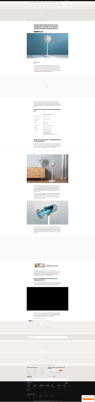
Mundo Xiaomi (28, 390)
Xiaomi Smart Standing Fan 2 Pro (47, 320)
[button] (38, 62)
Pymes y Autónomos (64, 387)
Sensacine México (41, 395)
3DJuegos (34, 386)
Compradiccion (59, 388)
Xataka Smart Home (29, 389)
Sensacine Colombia (40, 396)
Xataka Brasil (28, 396)
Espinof (40, 387)
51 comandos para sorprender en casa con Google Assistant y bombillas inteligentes (52, 266)
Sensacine (40, 386)
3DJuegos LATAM (35, 395)
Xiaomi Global (43, 318)
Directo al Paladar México (47, 395)
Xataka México (28, 395)
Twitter (67, 2)
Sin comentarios (37, 31)
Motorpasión (52, 386)
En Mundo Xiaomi (48, 264)
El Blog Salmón (65, 386)
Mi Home (43, 228)
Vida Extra (34, 387)
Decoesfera (58, 387)
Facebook (66, 2)
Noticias (30, 2)
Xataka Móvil (28, 387)
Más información (53, 401)
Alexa (53, 271)
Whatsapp (42, 372)
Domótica (59, 2)
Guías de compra (36, 372)
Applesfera (28, 388)
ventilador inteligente (38, 70)
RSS (55, 376)
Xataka (27, 386)
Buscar (66, 380)
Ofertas (43, 2)
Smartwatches (36, 369)
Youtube (54, 376)
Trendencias (58, 386)
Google (49, 271)
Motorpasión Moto (53, 387)
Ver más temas (29, 376)
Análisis (47, 2)
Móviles (34, 2)
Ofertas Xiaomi (29, 372)
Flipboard (42, 31)
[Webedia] (66, 0)
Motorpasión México (52, 395)
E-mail (43, 31)
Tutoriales (39, 2)
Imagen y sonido (53, 2)
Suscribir (60, 370)
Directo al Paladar (47, 386)
